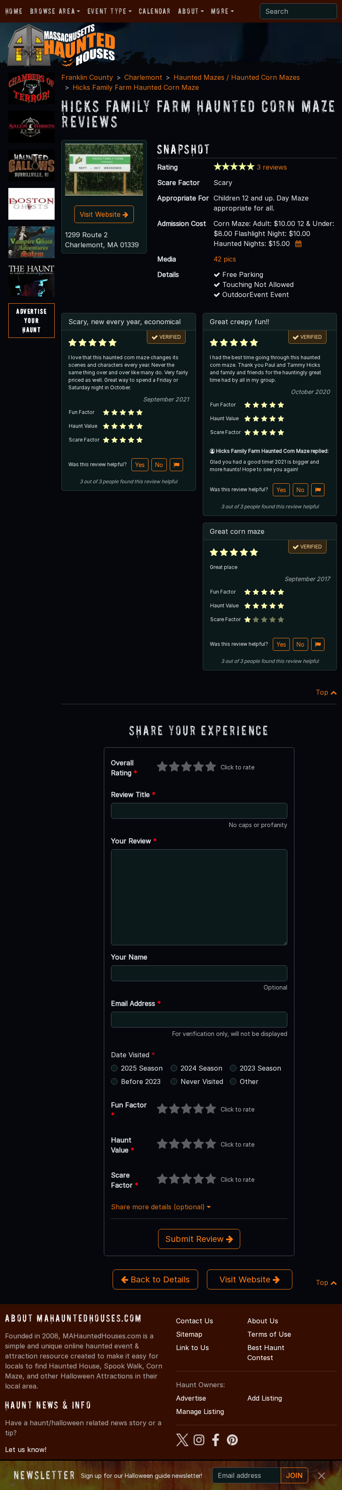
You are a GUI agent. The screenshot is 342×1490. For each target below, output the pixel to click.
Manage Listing (200, 1411)
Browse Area (52, 11)
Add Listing (264, 1398)
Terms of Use (269, 1334)
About (188, 11)
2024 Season (201, 1068)
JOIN (294, 1475)
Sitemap (189, 1334)
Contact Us (194, 1321)
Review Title (133, 794)
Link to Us (192, 1347)
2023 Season (260, 1068)
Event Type (107, 11)
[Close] (322, 1476)
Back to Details (159, 1279)
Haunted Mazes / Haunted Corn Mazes (237, 77)
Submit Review (195, 1239)
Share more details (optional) (159, 1207)
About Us (262, 1321)
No (159, 464)
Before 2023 (141, 1081)
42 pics (225, 259)
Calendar (155, 11)
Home (14, 11)
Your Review (134, 841)
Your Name (129, 957)
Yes (140, 464)
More (220, 11)
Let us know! (25, 1449)
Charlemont (143, 77)
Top (323, 692)
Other (249, 1081)
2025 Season (142, 1068)
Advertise (191, 1398)
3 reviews (272, 167)
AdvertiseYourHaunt (31, 320)
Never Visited (202, 1081)
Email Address (136, 1003)
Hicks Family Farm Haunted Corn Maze (136, 87)
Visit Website (101, 214)
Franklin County (87, 77)
